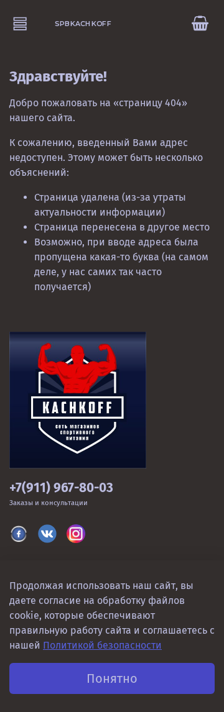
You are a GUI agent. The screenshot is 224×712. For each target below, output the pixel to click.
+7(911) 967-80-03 (61, 488)
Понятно (112, 678)
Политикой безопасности (102, 645)
